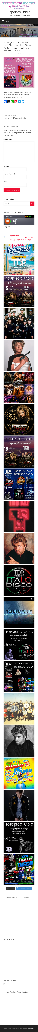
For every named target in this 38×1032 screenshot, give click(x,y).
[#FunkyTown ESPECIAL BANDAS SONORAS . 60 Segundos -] (19, 355)
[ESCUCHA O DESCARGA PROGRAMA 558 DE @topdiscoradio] (19, 484)
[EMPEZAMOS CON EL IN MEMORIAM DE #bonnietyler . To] (19, 419)
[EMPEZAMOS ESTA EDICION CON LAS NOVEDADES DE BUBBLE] (19, 805)
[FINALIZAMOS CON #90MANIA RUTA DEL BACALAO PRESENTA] (19, 709)
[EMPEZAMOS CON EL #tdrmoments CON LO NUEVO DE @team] (19, 612)
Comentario (8, 139)
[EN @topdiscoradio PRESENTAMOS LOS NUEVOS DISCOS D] (19, 644)
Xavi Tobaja (27, 54)
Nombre (6, 166)
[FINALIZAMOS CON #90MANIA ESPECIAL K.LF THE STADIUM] (19, 516)
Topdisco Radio (19, 12)
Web (5, 182)
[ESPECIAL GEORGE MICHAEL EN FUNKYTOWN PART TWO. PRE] (19, 548)
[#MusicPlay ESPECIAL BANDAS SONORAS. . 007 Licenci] (19, 387)
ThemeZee (30, 1029)
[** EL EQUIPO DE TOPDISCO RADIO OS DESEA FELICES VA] (19, 259)
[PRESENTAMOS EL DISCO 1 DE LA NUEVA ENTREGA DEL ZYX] (19, 773)
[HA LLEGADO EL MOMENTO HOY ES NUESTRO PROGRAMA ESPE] (19, 452)
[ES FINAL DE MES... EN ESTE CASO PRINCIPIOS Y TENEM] (19, 869)
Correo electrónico (10, 174)
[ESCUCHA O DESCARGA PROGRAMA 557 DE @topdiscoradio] (19, 676)
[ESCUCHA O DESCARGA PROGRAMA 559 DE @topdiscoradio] (19, 291)
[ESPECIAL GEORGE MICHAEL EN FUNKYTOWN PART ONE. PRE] (19, 741)
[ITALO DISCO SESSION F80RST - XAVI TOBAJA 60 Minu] (19, 580)
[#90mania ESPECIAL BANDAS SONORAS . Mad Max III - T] (19, 323)
